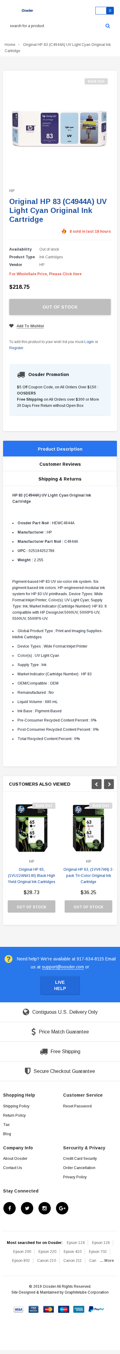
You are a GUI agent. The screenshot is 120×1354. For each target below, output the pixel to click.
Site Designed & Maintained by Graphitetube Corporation (60, 1292)
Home (10, 45)
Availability (20, 249)
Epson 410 (73, 1252)
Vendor (15, 265)
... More (107, 1260)
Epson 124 (76, 1243)
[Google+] (62, 1208)
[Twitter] (27, 1208)
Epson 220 (47, 1252)
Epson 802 (21, 1260)
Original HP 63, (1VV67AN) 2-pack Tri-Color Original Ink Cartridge (88, 875)
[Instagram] (44, 1208)
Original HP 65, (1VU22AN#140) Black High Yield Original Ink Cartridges (31, 875)
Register (16, 348)
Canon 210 (46, 1260)
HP (11, 191)
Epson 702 (98, 1252)
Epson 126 (101, 1243)
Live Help (60, 985)
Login (89, 342)
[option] (31, 861)
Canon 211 (72, 1260)
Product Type (22, 257)
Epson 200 (22, 1252)
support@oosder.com (63, 966)
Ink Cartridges (51, 257)
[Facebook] (9, 1208)
